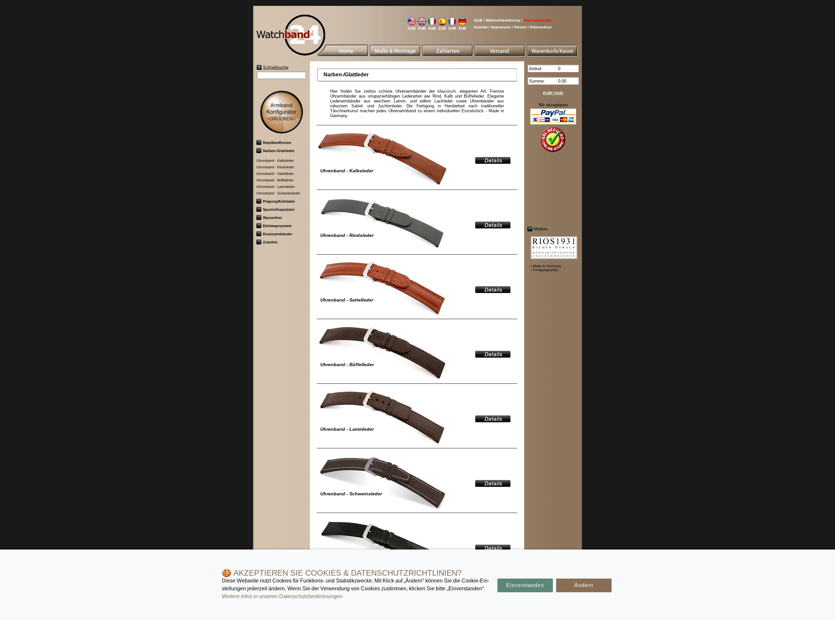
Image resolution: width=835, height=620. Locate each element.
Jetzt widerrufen (538, 20)
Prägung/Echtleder (279, 201)
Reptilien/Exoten (277, 143)
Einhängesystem (277, 226)
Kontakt (481, 27)
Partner (520, 27)
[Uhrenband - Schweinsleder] (493, 484)
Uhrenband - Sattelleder (275, 174)
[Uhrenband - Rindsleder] (493, 226)
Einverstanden (525, 585)
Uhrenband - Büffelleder (275, 180)
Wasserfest (272, 218)
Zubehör (270, 242)
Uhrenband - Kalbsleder (275, 161)
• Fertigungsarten (544, 270)
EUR (547, 93)
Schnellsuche (275, 67)
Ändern (583, 585)
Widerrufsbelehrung (503, 20)
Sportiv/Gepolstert (279, 209)
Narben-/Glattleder (279, 151)
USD (558, 93)
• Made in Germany (546, 266)
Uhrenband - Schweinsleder (278, 193)
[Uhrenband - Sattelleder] (493, 290)
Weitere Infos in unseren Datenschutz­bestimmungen (282, 596)
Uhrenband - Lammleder (275, 187)
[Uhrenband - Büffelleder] (493, 355)
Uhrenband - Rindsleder (275, 167)
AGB (478, 20)
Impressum (500, 27)
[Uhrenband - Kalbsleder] (493, 161)
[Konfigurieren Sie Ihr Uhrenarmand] (281, 131)
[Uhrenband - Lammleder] (493, 420)
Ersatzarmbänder (277, 234)
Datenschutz (541, 27)
